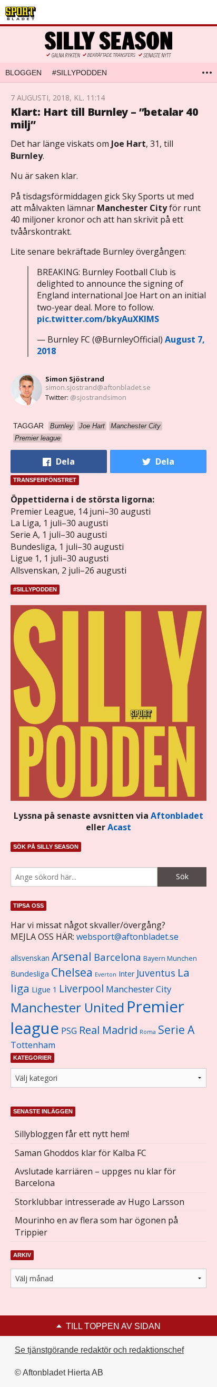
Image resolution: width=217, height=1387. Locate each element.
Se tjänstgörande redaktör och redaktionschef (99, 1349)
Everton (105, 974)
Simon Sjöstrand (74, 379)
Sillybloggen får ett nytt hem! (72, 1134)
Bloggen (23, 72)
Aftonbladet (177, 815)
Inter (126, 974)
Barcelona (117, 956)
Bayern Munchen (170, 958)
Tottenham (33, 1045)
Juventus (155, 973)
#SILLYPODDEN (79, 72)
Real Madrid (108, 1030)
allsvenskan (30, 958)
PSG (69, 1031)
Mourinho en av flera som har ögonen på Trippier (96, 1226)
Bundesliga (30, 974)
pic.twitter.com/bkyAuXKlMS (98, 319)
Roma (148, 1032)
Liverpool (81, 988)
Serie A (176, 1029)
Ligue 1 (44, 989)
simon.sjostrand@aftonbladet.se (98, 387)
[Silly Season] (108, 44)
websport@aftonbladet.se (127, 936)
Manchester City (138, 989)
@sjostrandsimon (98, 397)
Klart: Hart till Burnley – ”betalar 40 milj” (104, 118)
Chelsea (72, 972)
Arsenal (72, 956)
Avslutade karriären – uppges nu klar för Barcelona (95, 1177)
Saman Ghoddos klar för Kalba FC (80, 1153)
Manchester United (67, 1007)
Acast (119, 827)
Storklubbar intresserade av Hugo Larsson (99, 1202)
